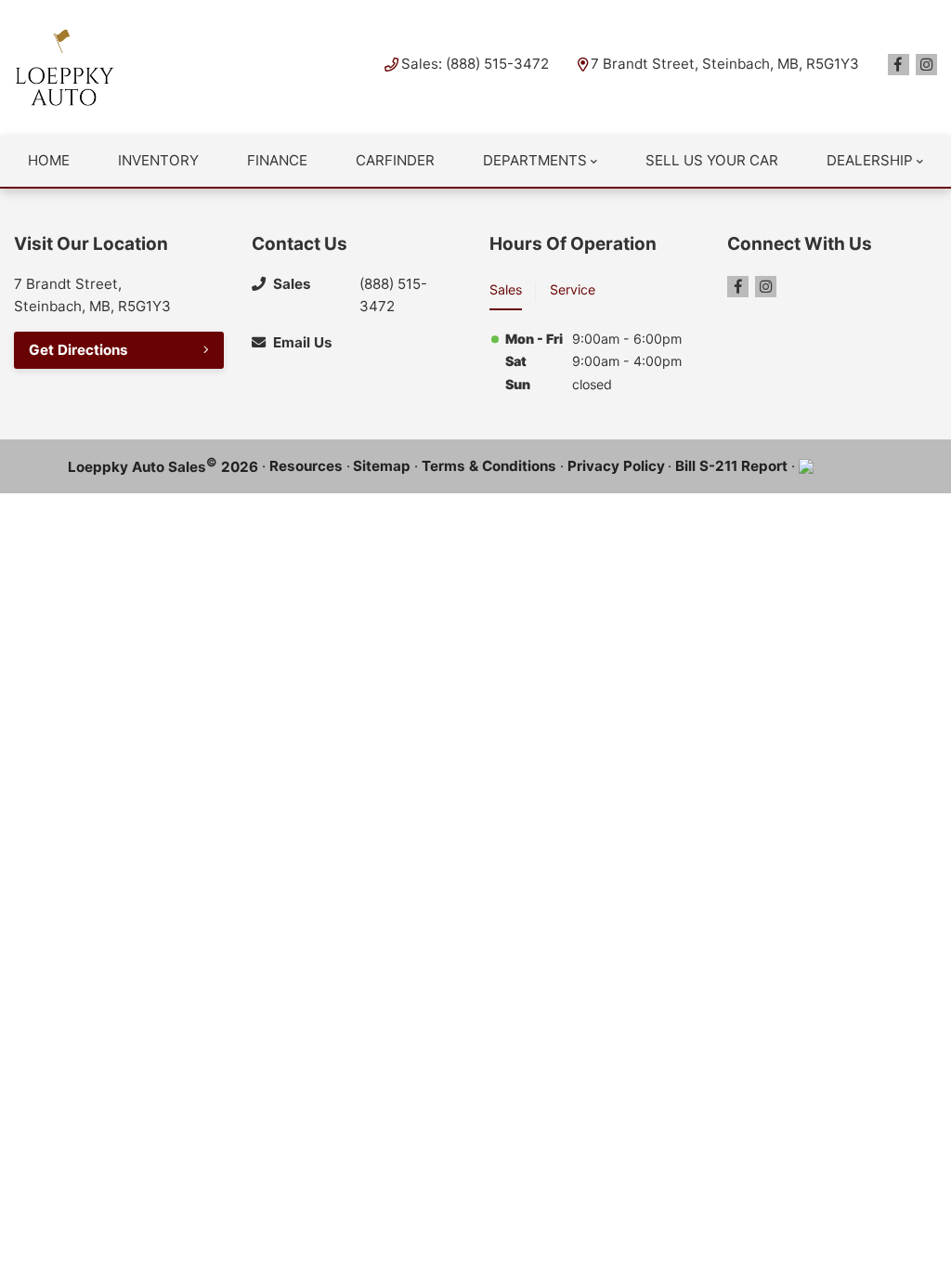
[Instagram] (926, 64)
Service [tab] (572, 289)
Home (49, 160)
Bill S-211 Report (731, 466)
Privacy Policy (616, 466)
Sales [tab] (505, 289)
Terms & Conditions (489, 466)
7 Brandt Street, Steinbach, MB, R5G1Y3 (725, 63)
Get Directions (78, 350)
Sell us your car (711, 160)
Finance (277, 160)
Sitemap (381, 466)
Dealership (870, 160)
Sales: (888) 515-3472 (475, 63)
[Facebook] (898, 64)
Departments (535, 160)
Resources (306, 466)
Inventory (158, 160)
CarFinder (395, 160)
